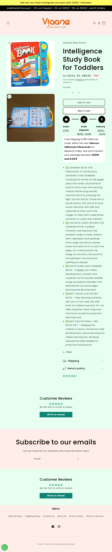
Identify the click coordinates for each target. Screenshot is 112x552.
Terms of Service (95, 516)
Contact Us (49, 516)
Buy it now (84, 110)
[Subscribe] (78, 459)
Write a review (56, 414)
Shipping (80, 79)
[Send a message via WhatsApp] (4, 547)
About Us (62, 516)
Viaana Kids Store (51, 544)
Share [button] (69, 352)
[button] (8, 23)
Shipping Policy (32, 516)
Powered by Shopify (67, 544)
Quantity (67, 87)
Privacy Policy (76, 516)
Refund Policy (16, 516)
